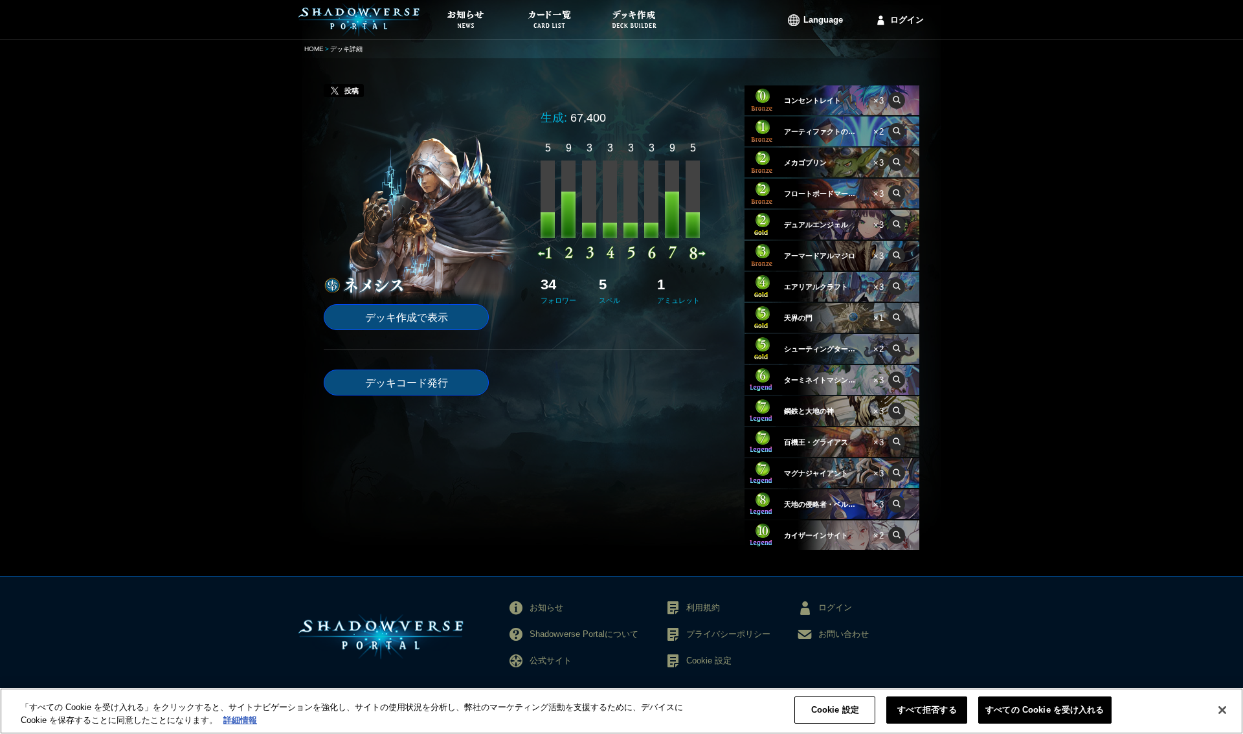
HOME (314, 48)
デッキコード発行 (406, 382)
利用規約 (703, 607)
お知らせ (546, 607)
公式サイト (551, 660)
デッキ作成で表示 (406, 317)
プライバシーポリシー (728, 634)
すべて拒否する (927, 710)
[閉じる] (1222, 710)
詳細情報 (240, 720)
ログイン (907, 20)
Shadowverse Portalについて (584, 634)
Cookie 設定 (835, 710)
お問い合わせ (843, 634)
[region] (621, 711)
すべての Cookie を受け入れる (1044, 710)
